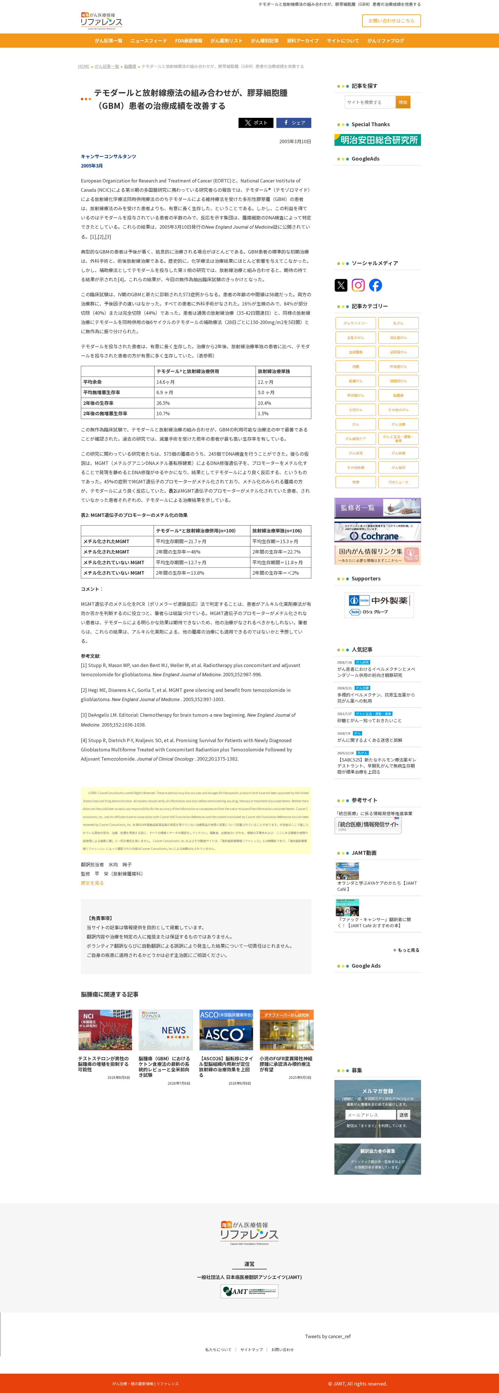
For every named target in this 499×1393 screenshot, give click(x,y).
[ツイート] (256, 123)
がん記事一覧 (108, 40)
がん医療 (398, 452)
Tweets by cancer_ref (328, 1336)
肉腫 (355, 366)
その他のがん (398, 409)
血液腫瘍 (356, 351)
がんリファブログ (385, 40)
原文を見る (92, 882)
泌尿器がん (398, 351)
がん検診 (398, 467)
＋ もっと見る (406, 950)
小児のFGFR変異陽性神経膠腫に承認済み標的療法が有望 (286, 1064)
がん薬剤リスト (227, 40)
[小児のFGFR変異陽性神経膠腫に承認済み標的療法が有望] (287, 1030)
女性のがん (355, 337)
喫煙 (355, 481)
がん (355, 424)
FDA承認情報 (188, 40)
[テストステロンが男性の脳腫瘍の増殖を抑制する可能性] (105, 1030)
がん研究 (356, 452)
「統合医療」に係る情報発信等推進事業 (373, 813)
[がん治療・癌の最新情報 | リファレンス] (101, 19)
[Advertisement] (382, 208)
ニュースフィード (149, 40)
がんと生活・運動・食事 (398, 438)
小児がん (356, 409)
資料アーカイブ (303, 40)
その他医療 (355, 467)
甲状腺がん (355, 395)
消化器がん (398, 337)
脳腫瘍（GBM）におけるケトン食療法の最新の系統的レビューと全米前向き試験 (164, 1067)
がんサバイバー (356, 323)
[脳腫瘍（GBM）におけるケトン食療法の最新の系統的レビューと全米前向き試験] (166, 1030)
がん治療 (398, 424)
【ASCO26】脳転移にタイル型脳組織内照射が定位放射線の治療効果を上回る (226, 1067)
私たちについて (218, 1349)
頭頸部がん (398, 380)
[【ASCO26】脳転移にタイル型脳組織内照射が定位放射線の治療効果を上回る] (226, 1030)
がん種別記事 (265, 40)
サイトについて (343, 40)
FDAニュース (398, 481)
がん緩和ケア (355, 438)
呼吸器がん (398, 366)
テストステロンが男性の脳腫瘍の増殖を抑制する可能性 (103, 1064)
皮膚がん (356, 380)
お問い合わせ (282, 1349)
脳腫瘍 (398, 395)
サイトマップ (251, 1349)
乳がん (398, 323)
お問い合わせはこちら (391, 20)
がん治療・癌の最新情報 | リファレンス (145, 1383)
